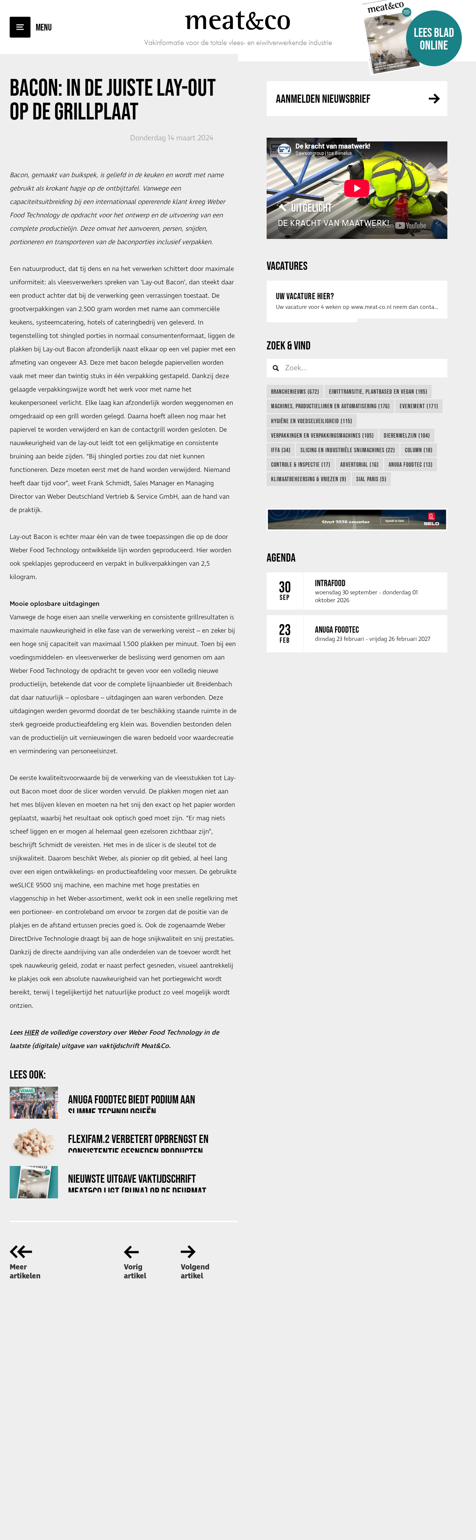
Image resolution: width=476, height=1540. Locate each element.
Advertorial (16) (359, 464)
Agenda (281, 557)
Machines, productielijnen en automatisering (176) (330, 406)
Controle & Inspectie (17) (300, 464)
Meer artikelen (25, 1271)
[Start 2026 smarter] (357, 519)
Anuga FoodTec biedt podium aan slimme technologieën (131, 1103)
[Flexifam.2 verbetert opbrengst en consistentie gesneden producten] (34, 1142)
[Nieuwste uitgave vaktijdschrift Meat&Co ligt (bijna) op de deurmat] (34, 1182)
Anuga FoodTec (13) (410, 464)
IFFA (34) (280, 450)
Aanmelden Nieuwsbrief (323, 98)
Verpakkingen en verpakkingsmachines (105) (322, 435)
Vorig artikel (135, 1271)
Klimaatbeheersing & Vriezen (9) (308, 479)
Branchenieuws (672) (295, 391)
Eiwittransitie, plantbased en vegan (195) (378, 391)
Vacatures (287, 265)
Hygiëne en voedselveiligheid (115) (311, 421)
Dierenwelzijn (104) (407, 435)
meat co (238, 19)
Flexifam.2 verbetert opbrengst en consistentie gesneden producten (138, 1142)
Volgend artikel (195, 1271)
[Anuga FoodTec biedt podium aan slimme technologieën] (34, 1103)
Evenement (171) (419, 406)
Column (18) (418, 450)
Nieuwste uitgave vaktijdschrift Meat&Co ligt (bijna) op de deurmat (137, 1182)
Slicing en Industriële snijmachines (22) (347, 450)
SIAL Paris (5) (371, 479)
